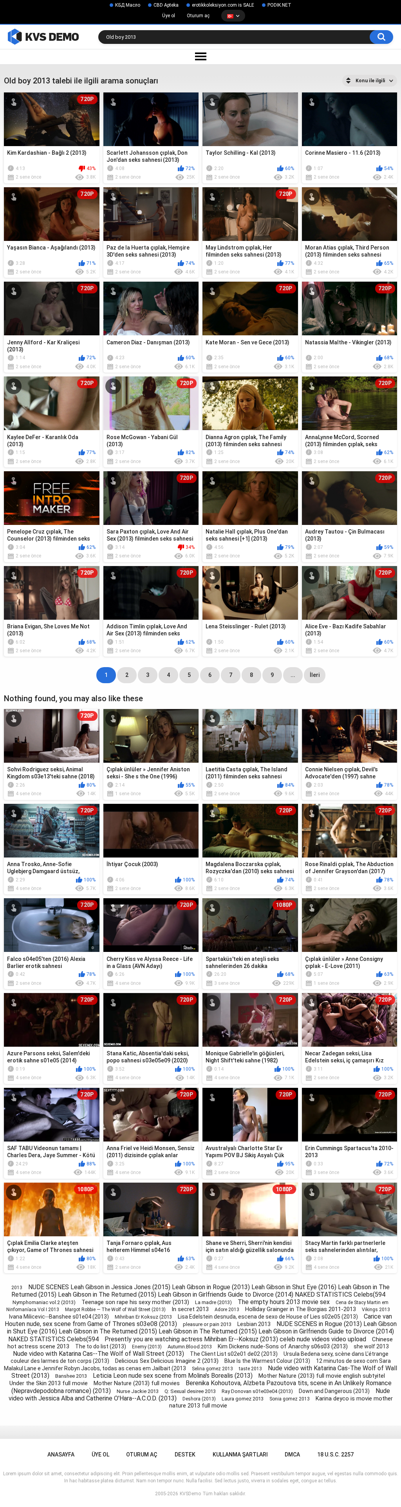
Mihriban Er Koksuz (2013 (143, 1317)
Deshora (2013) (199, 1399)
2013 (16, 1287)
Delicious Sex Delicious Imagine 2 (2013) (167, 1360)
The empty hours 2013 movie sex (284, 1302)
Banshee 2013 (71, 1376)
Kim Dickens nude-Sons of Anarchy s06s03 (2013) (283, 1346)
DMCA (292, 1454)
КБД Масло (127, 5)
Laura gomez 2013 (243, 1399)
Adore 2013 (227, 1309)
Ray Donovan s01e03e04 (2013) (257, 1391)
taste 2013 (250, 1368)
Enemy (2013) (147, 1347)
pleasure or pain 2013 (207, 1324)
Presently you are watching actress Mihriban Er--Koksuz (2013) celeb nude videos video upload (235, 1339)
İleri (315, 675)
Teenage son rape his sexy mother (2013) (135, 1302)
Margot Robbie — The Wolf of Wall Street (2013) (115, 1309)
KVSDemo (190, 1493)
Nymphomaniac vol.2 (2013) (44, 1302)
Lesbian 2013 (254, 1324)
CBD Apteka (166, 5)
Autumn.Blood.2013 (190, 1347)
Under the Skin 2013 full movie (48, 1383)
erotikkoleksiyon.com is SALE (223, 5)
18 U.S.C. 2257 (335, 1454)
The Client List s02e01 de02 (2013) (234, 1354)
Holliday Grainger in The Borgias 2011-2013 (300, 1309)
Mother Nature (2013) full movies (137, 1383)
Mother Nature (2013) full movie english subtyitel (321, 1375)
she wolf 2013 (371, 1346)
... (293, 675)
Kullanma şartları (240, 1454)
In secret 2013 (190, 1309)
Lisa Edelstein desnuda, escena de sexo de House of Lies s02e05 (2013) (268, 1316)
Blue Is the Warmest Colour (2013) (267, 1361)
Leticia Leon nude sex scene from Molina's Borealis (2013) (173, 1375)
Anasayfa (60, 1454)
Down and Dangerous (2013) (334, 1391)
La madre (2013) (213, 1302)
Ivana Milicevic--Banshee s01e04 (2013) (59, 1316)
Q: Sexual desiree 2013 (190, 1391)
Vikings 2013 (376, 1309)
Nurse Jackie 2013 (138, 1391)
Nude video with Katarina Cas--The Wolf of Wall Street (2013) (98, 1353)
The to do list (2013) (100, 1346)
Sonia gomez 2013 (289, 1399)
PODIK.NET (279, 5)
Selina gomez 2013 (212, 1368)
